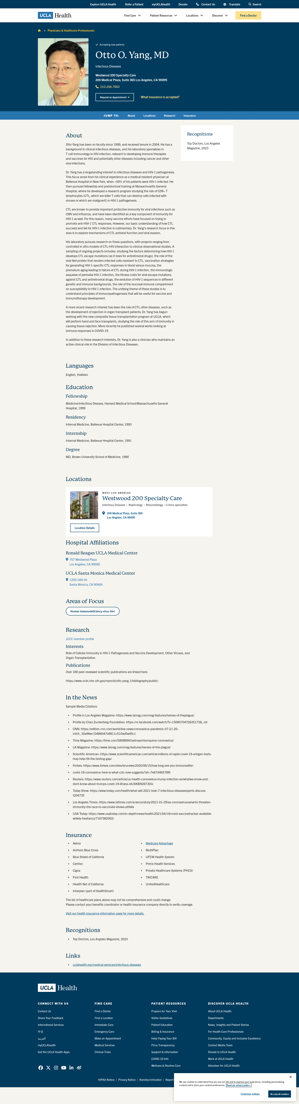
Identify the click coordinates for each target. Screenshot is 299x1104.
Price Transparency (163, 1045)
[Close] (290, 1077)
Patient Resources (161, 15)
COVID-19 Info (159, 1058)
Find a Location (104, 1018)
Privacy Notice (127, 1079)
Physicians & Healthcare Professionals (71, 30)
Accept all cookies (279, 1093)
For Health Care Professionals (225, 1031)
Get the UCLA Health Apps (54, 1052)
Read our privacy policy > (238, 1085)
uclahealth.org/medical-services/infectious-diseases (107, 965)
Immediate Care (104, 1024)
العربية (42, 1038)
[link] (40, 1068)
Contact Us (208, 4)
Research (169, 115)
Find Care (130, 15)
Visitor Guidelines (161, 1018)
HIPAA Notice (106, 1079)
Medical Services (105, 1045)
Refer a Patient (134, 4)
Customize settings (250, 1093)
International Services (51, 1024)
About (131, 115)
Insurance (190, 115)
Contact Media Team (220, 1045)
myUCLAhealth (161, 4)
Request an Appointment (113, 97)
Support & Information (164, 1052)
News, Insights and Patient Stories (228, 1024)
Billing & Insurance (162, 1031)
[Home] (39, 30)
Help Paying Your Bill (164, 1038)
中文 (40, 1031)
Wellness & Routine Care (165, 1065)
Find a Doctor (248, 15)
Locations (192, 15)
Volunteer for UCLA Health (224, 1065)
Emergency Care (104, 1031)
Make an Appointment (108, 1038)
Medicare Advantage (159, 843)
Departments (216, 1018)
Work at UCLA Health (220, 1058)
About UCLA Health (219, 1011)
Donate (183, 4)
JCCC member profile (80, 639)
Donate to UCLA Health (222, 1052)
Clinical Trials (103, 1052)
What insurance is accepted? (160, 97)
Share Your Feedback (50, 1018)
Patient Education (162, 1024)
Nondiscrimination (150, 1079)
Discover (217, 15)
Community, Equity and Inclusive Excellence (234, 1038)
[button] (103, 4)
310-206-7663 (110, 87)
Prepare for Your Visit (164, 1011)
